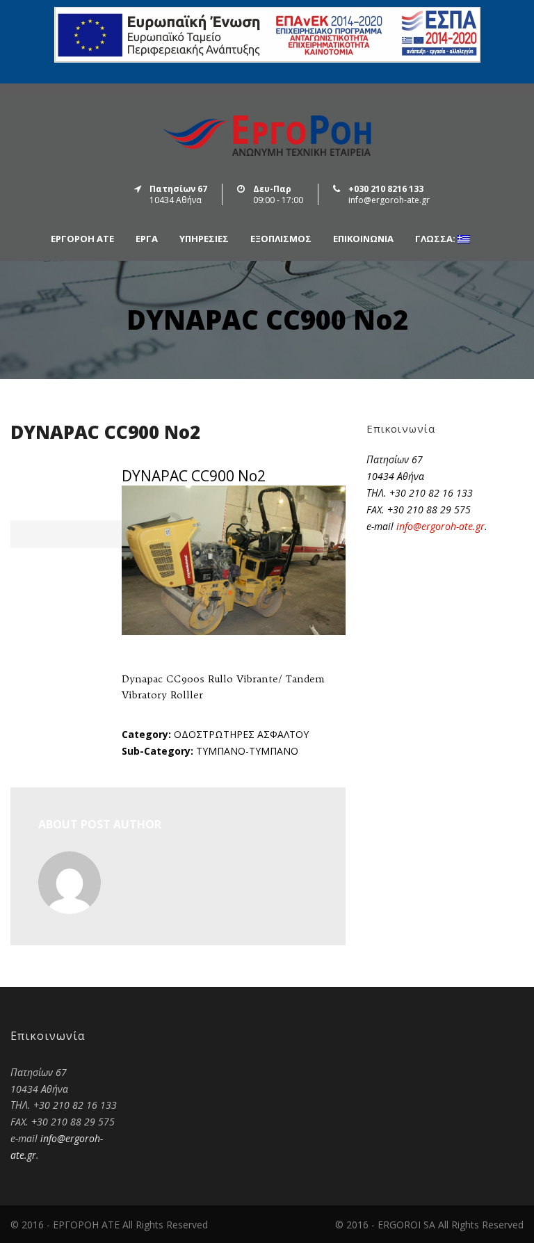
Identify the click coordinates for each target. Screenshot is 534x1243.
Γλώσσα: (436, 239)
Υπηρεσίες (204, 238)
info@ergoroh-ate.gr (440, 526)
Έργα (147, 238)
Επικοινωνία (363, 238)
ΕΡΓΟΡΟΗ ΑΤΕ (82, 238)
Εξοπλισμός (281, 238)
